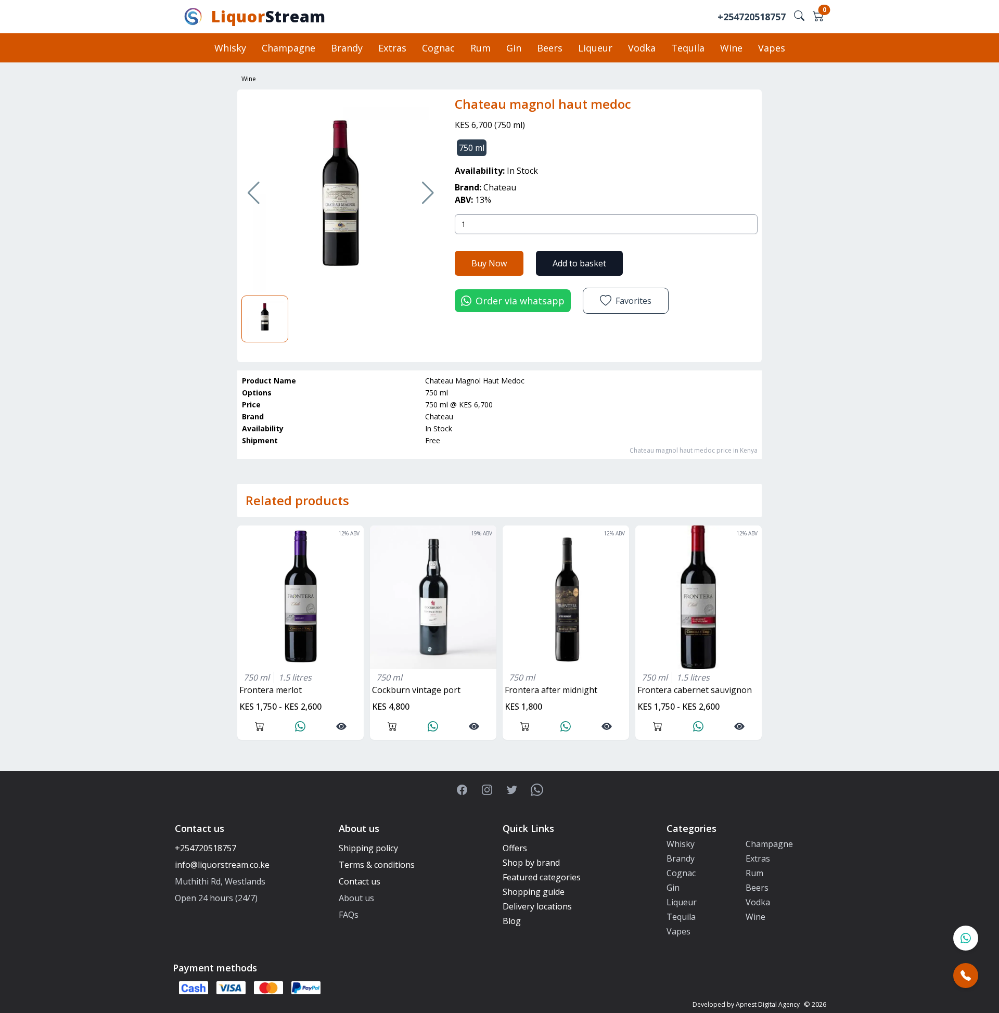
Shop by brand (531, 862)
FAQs (348, 914)
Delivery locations (537, 906)
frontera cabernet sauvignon (694, 690)
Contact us (359, 881)
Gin (513, 48)
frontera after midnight (551, 690)
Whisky (230, 48)
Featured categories (542, 877)
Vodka (642, 48)
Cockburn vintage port (416, 690)
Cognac (438, 48)
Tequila (688, 48)
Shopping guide (534, 891)
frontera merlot (270, 690)
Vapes (771, 48)
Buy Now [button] (489, 263)
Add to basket (579, 263)
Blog (512, 921)
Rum (480, 48)
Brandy (347, 48)
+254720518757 (752, 16)
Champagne (288, 48)
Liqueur (595, 48)
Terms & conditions (377, 864)
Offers (515, 848)
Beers (549, 48)
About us (356, 898)
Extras (392, 48)
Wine (731, 48)
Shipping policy (368, 848)
